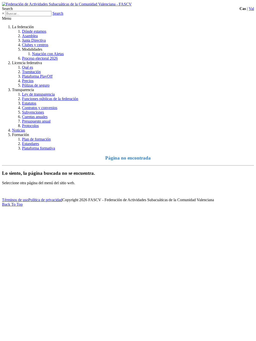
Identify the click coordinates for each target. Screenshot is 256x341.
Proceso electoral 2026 (40, 58)
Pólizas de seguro (36, 85)
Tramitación (31, 72)
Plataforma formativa (38, 148)
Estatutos (29, 103)
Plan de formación (36, 139)
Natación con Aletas (48, 54)
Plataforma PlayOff (37, 76)
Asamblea (30, 36)
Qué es (27, 67)
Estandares (30, 144)
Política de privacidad (45, 200)
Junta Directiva (34, 40)
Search (57, 13)
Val (251, 8)
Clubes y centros (35, 45)
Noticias (18, 130)
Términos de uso (15, 200)
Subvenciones (33, 112)
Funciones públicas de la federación (50, 99)
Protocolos (30, 126)
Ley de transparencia (38, 94)
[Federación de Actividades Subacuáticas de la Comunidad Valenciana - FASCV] (67, 4)
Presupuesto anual (36, 121)
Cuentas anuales (35, 117)
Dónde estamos (34, 31)
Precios (28, 81)
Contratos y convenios (39, 108)
